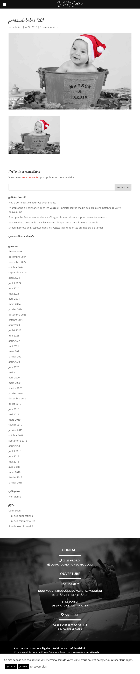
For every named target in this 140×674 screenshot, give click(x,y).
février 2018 (15, 477)
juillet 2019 (15, 403)
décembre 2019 (17, 398)
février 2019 (15, 424)
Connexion (15, 510)
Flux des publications (21, 515)
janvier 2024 (16, 309)
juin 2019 (14, 409)
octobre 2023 (16, 319)
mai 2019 (14, 414)
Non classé (15, 496)
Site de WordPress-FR (21, 526)
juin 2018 (14, 456)
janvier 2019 (16, 430)
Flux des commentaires (22, 521)
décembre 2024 (17, 256)
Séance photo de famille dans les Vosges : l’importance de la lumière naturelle (53, 222)
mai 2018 (14, 461)
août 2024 (14, 277)
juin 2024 (14, 288)
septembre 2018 (18, 440)
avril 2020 (14, 377)
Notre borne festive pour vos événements (32, 202)
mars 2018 (14, 472)
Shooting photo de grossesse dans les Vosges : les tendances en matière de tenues (56, 227)
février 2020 (15, 388)
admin (16, 27)
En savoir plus (38, 666)
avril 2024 (14, 298)
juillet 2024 (15, 283)
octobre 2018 (16, 435)
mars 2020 (14, 382)
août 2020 (14, 361)
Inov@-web (92, 652)
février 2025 (15, 251)
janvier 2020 (16, 393)
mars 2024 (14, 304)
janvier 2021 (16, 356)
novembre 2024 (17, 262)
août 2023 (14, 325)
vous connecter (30, 177)
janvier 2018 (16, 482)
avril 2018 (14, 466)
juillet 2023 (15, 330)
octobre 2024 (16, 267)
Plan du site (21, 648)
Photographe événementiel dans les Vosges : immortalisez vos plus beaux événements (58, 217)
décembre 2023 (17, 314)
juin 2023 (14, 335)
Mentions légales (40, 648)
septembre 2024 (18, 272)
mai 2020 (14, 372)
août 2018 (14, 446)
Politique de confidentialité (69, 648)
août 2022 (14, 340)
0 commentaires (49, 27)
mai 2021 (14, 346)
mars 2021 (14, 351)
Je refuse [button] (23, 666)
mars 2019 (14, 419)
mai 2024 (14, 293)
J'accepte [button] (11, 666)
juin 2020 (14, 367)
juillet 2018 (15, 451)
